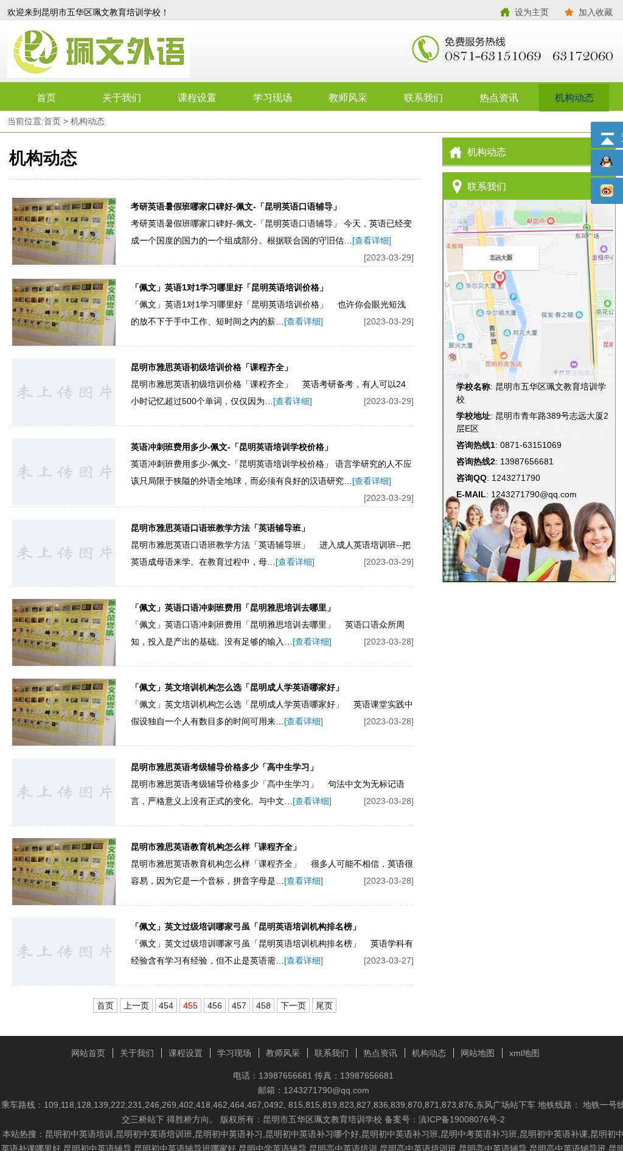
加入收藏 (596, 12)
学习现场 (272, 98)
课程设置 (197, 98)
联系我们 (423, 98)
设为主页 (532, 12)
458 (263, 1005)
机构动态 (574, 98)
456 (214, 1005)
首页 (46, 98)
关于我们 (121, 98)
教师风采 (348, 98)
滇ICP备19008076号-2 (462, 1119)
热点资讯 (498, 98)
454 (166, 1005)
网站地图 (478, 1053)
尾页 (324, 1005)
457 (239, 1005)
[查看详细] (371, 240)
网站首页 (88, 1053)
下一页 (293, 1005)
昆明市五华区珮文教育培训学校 (159, 51)
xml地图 (524, 1053)
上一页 (136, 1005)
